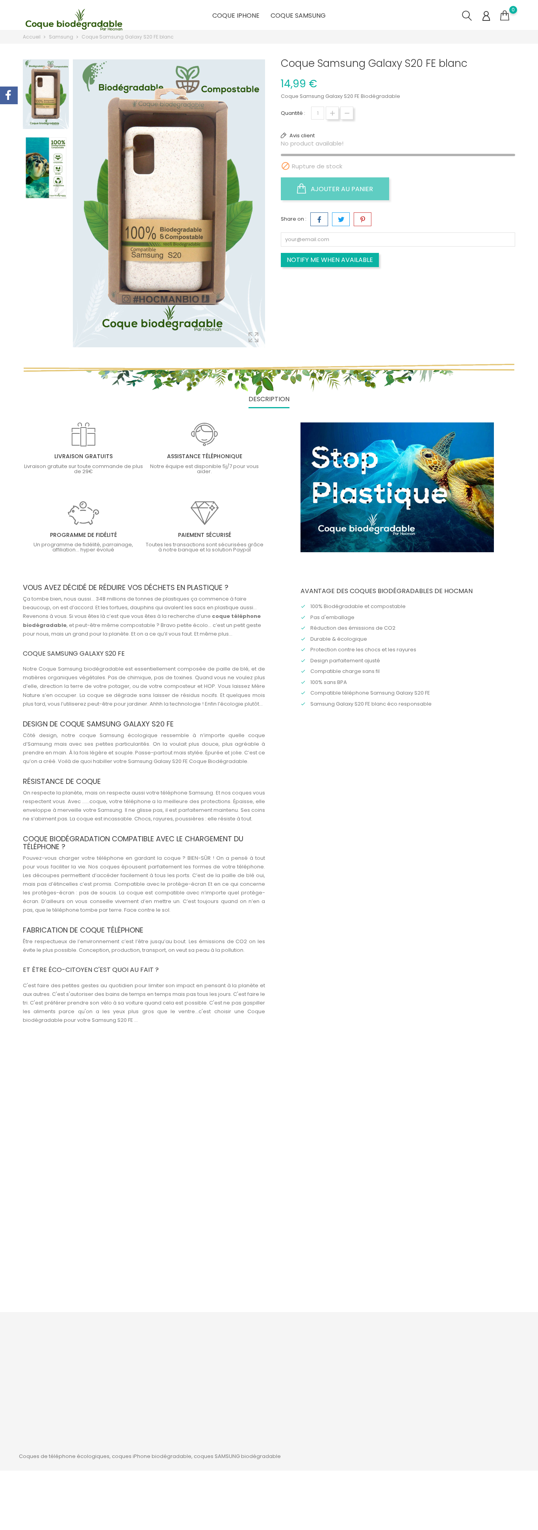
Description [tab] (269, 399)
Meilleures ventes (170, 1376)
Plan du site (245, 1388)
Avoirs (322, 1376)
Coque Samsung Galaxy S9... (329, 1256)
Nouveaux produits (172, 1364)
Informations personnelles (348, 1351)
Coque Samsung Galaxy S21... (450, 1256)
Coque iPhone (236, 15)
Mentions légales (253, 1351)
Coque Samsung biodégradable (81, 669)
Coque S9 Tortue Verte (87, 1256)
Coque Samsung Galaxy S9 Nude (208, 1256)
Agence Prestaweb (201, 1480)
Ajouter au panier (341, 189)
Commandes (332, 1364)
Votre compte (339, 1335)
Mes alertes (330, 1400)
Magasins (243, 1400)
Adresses (327, 1388)
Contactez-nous (252, 1376)
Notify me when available (330, 259)
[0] (504, 16)
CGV (237, 1364)
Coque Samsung (298, 15)
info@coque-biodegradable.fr (71, 1407)
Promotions (163, 1351)
